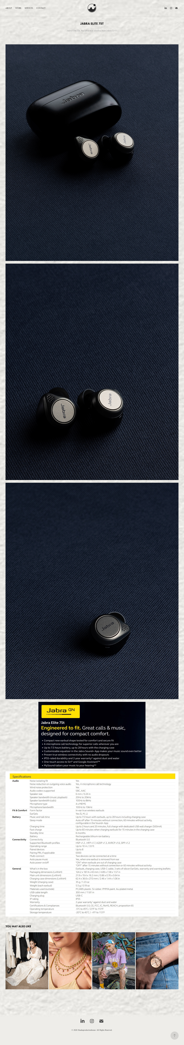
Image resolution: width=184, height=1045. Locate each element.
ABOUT (9, 8)
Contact (40, 8)
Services (29, 8)
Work (18, 8)
